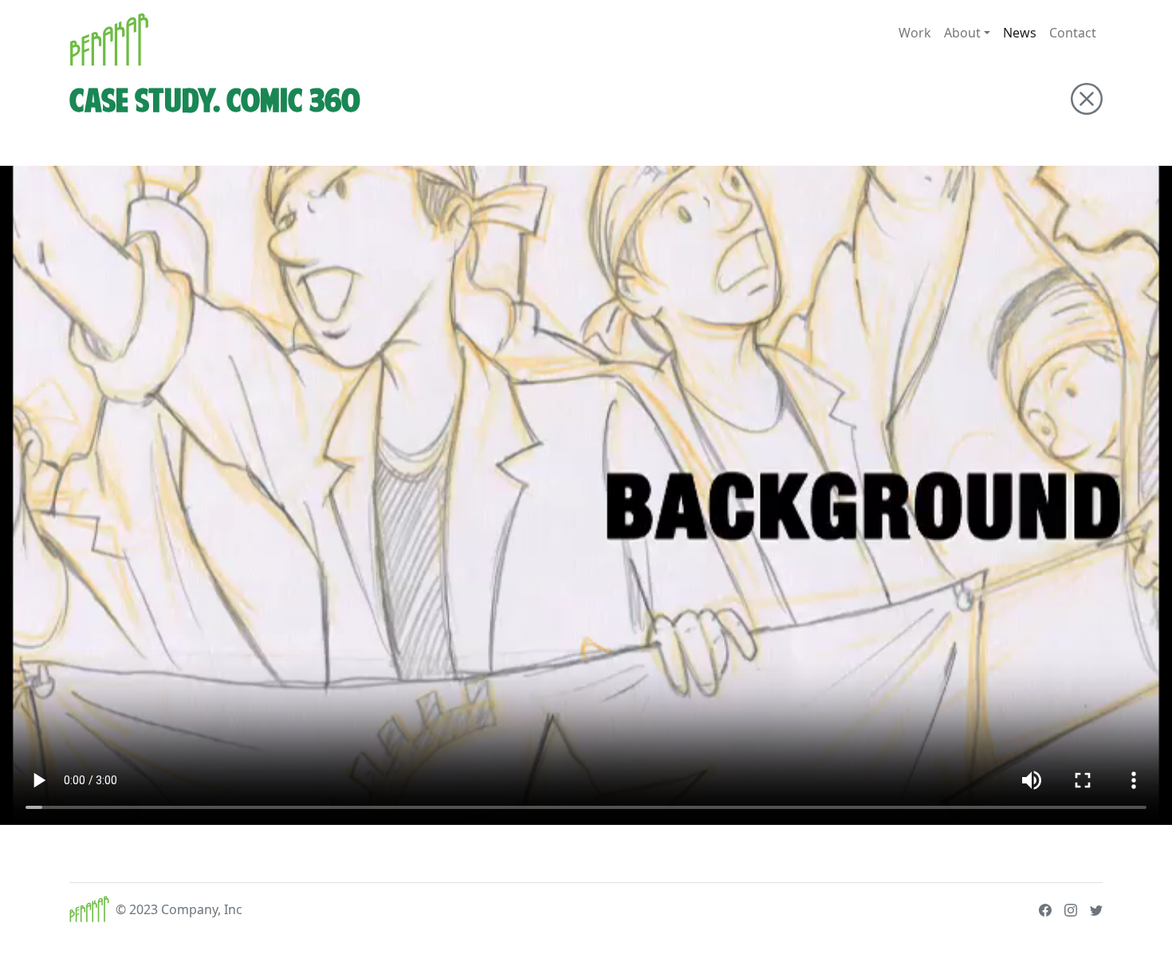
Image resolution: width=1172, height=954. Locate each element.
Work (915, 32)
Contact (1072, 32)
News (1019, 32)
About (962, 32)
